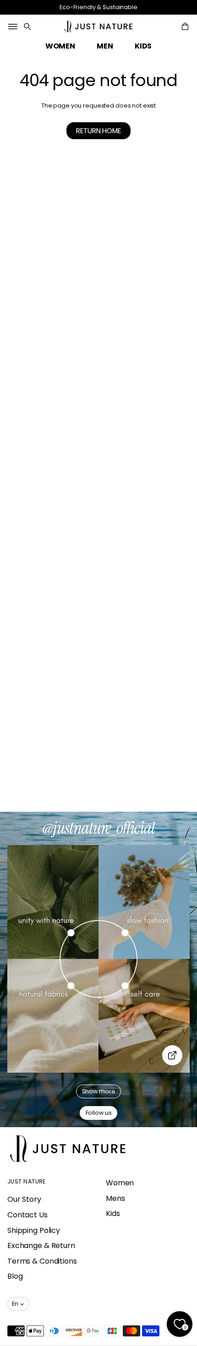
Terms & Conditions (42, 1261)
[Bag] (184, 26)
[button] (27, 26)
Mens (115, 1198)
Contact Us (27, 1215)
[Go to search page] (27, 26)
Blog (15, 1276)
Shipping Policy (33, 1230)
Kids (113, 1213)
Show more (98, 1091)
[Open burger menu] (12, 26)
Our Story (24, 1199)
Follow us (99, 1113)
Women (120, 1183)
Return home (98, 131)
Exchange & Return (41, 1245)
